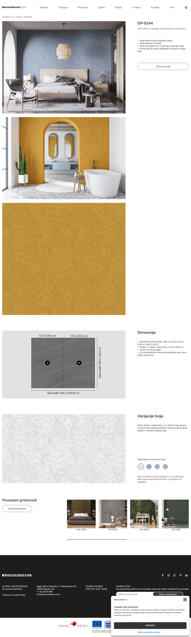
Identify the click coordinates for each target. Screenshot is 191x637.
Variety (19, 17)
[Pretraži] (186, 7)
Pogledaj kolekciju (17, 508)
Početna (44, 7)
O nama (136, 7)
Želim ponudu (163, 66)
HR (171, 7)
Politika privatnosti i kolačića (148, 632)
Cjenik (101, 7)
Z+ (13, 17)
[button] (185, 599)
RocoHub (83, 7)
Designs (63, 7)
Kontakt (155, 7)
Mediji (118, 7)
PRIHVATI (150, 625)
